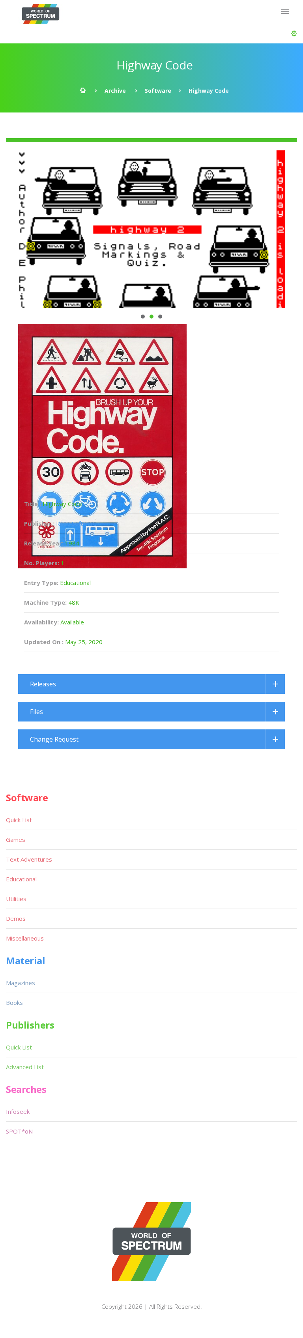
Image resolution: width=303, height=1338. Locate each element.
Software (158, 90)
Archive (115, 90)
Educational (21, 879)
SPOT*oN (19, 1131)
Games (15, 839)
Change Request (54, 739)
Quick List (19, 820)
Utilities (16, 899)
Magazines (20, 983)
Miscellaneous (25, 938)
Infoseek (18, 1111)
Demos (16, 918)
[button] (294, 33)
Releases (43, 684)
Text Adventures (29, 859)
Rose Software (76, 523)
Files (36, 711)
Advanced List (25, 1067)
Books (14, 1002)
